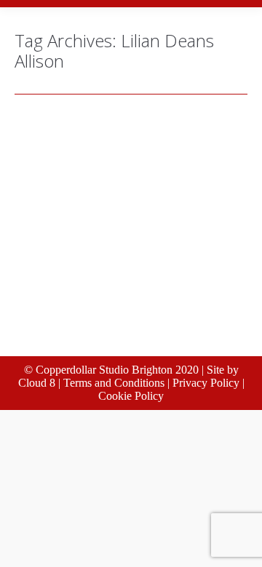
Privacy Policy (205, 383)
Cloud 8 (36, 383)
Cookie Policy (131, 396)
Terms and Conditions (113, 383)
